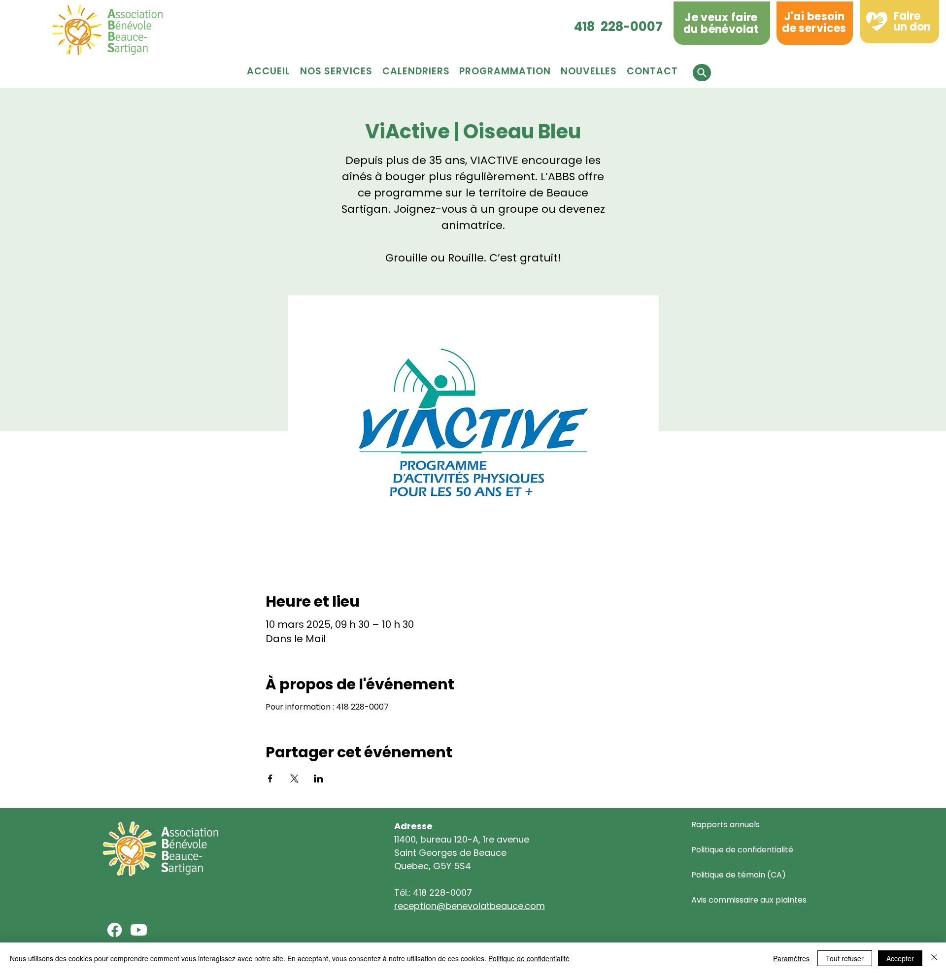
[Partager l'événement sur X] (294, 778)
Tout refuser (845, 958)
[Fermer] (934, 958)
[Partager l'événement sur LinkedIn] (318, 778)
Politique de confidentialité (742, 849)
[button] (504, 71)
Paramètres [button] (791, 958)
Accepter (900, 958)
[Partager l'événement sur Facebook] (270, 778)
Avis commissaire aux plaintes (749, 900)
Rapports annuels (725, 824)
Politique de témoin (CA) (738, 874)
